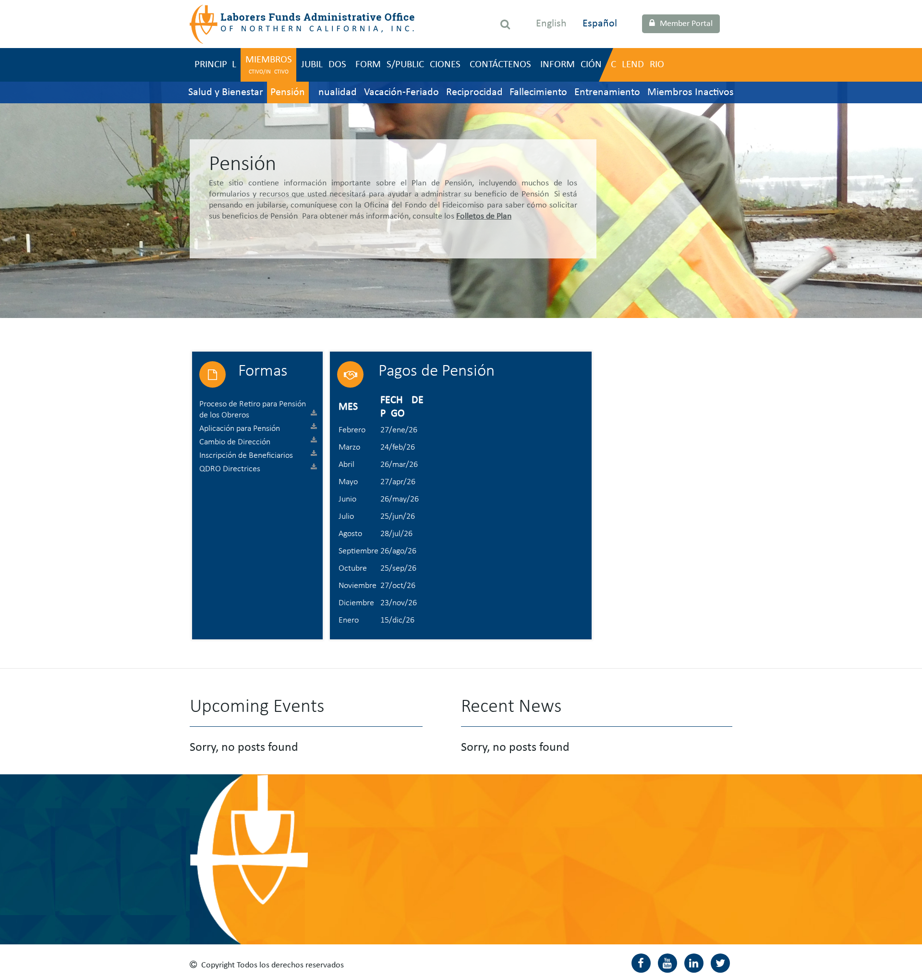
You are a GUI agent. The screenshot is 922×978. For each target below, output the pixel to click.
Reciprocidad (474, 92)
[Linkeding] (694, 963)
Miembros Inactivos (690, 92)
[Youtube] (667, 963)
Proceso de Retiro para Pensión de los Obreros (252, 410)
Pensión (287, 92)
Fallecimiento (538, 92)
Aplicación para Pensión (239, 428)
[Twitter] (720, 963)
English (551, 23)
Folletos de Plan (483, 216)
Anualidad (334, 92)
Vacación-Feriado (401, 92)
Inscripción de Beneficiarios (246, 455)
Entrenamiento (607, 92)
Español (599, 23)
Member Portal (686, 23)
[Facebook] (641, 963)
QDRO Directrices (229, 469)
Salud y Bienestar (225, 92)
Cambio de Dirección (234, 442)
